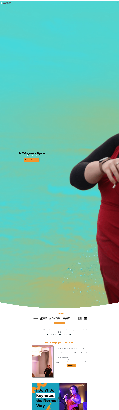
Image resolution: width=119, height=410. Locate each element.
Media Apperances (59, 323)
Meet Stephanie (71, 365)
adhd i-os (81, 347)
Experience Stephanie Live (31, 159)
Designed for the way (7, 2)
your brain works (6, 3)
